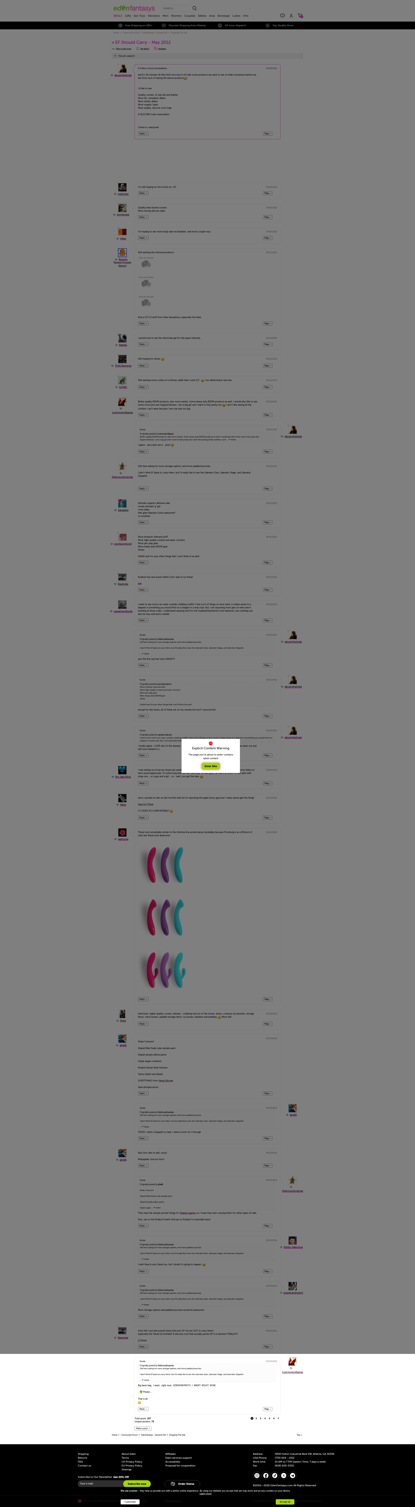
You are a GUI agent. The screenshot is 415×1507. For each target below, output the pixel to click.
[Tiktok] (275, 1475)
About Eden (129, 1454)
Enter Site (211, 766)
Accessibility (172, 1461)
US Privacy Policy (132, 1461)
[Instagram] (257, 1475)
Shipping (83, 1454)
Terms (125, 1457)
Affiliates (170, 1454)
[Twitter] (284, 1475)
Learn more (206, 1494)
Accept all (285, 1502)
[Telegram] (293, 1475)
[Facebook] (266, 1475)
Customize (130, 1502)
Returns (82, 1457)
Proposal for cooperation (180, 1465)
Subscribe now (137, 1483)
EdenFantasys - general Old (153, 1435)
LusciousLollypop (292, 1372)
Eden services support (178, 1457)
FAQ (80, 1461)
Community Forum (129, 1435)
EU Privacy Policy (132, 1465)
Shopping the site (177, 1435)
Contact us (84, 1465)
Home (114, 1435)
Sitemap (126, 1469)
